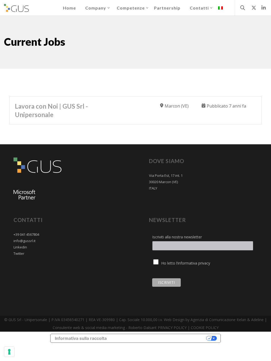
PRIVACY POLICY (172, 327)
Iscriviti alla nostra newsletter (177, 236)
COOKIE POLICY (205, 327)
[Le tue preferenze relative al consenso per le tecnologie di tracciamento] (9, 352)
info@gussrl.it (24, 240)
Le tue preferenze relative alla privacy (159, 338)
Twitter (18, 253)
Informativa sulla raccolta (81, 338)
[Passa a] (220, 8)
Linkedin (20, 247)
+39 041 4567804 (26, 234)
